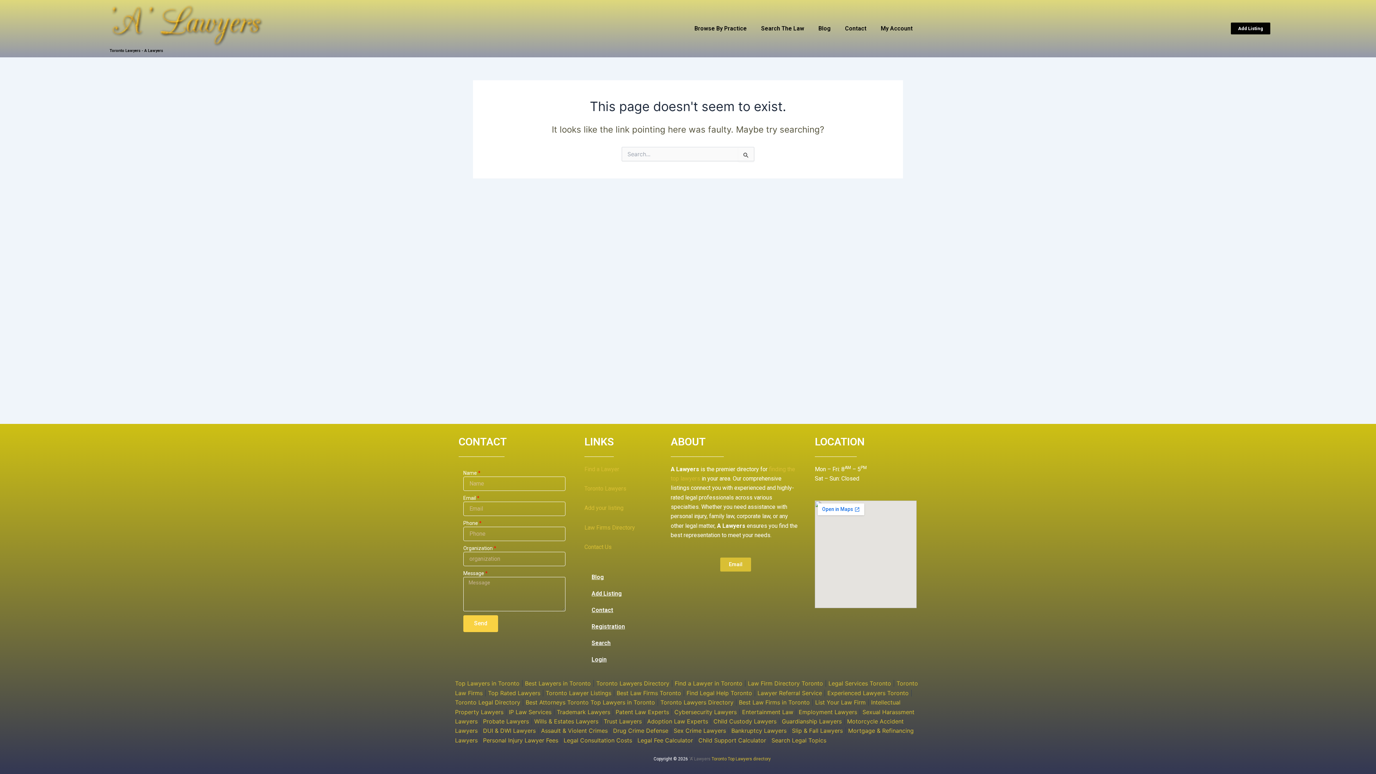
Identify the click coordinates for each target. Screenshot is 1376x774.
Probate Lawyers (506, 721)
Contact (855, 28)
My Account (897, 28)
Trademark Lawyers (583, 712)
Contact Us (598, 547)
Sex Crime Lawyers (700, 730)
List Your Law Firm (840, 702)
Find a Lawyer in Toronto (708, 683)
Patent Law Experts (642, 712)
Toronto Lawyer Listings (578, 693)
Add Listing (607, 593)
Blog (824, 28)
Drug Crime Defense (640, 730)
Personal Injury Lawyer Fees (520, 740)
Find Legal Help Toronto (719, 693)
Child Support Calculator (732, 740)
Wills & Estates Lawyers (566, 721)
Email (469, 498)
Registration (608, 626)
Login (599, 659)
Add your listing (604, 508)
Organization (478, 548)
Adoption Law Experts (677, 721)
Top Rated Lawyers (514, 693)
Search (601, 643)
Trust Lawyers (623, 721)
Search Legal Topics (798, 740)
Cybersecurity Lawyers (705, 712)
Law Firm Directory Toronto (785, 683)
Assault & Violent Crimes (574, 730)
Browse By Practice (720, 28)
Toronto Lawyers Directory (632, 683)
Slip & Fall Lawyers (817, 730)
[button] (1250, 28)
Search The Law (782, 28)
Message (473, 573)
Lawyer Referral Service (790, 693)
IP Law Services (530, 712)
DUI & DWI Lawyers (509, 730)
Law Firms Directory (609, 527)
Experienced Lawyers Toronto (868, 693)
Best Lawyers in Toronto (558, 683)
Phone (470, 523)
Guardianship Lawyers (812, 721)
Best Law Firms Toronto (649, 693)
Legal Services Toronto (859, 683)
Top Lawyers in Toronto (487, 683)
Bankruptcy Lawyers (759, 730)
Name (470, 473)
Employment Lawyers (828, 712)
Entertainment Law (767, 712)
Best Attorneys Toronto (557, 702)
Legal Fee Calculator (665, 740)
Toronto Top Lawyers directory (741, 758)
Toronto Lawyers (605, 488)
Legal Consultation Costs (598, 740)
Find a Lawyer (601, 469)
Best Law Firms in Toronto (774, 702)
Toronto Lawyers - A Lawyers (136, 50)
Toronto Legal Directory (487, 702)
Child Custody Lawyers (745, 721)
